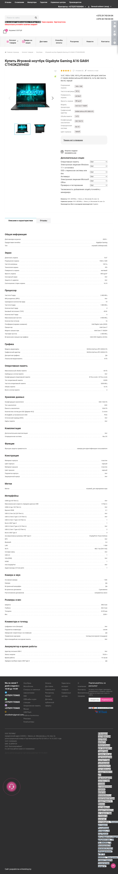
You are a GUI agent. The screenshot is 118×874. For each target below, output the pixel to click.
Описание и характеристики (20, 221)
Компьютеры (29, 722)
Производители (75, 2)
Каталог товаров (12, 41)
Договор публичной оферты (49, 702)
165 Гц (77, 91)
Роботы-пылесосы (31, 715)
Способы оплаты (59, 41)
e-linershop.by (25, 869)
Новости (90, 42)
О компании (19, 2)
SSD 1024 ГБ (79, 121)
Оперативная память (32, 706)
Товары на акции (28, 41)
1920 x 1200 (78, 86)
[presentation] (9, 98)
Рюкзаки (27, 719)
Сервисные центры (58, 2)
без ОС (77, 127)
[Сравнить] (55, 76)
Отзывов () (79, 70)
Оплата (48, 683)
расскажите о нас (70, 153)
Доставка (43, 42)
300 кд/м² (78, 101)
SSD (25, 696)
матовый (78, 96)
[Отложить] (55, 71)
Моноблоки (28, 686)
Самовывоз (50, 690)
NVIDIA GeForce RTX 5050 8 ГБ (84, 111)
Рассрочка (74, 42)
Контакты (105, 42)
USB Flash (27, 712)
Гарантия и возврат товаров (66, 686)
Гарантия (43, 2)
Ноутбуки (27, 683)
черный (77, 131)
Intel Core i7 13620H (81, 106)
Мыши (26, 709)
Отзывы (8, 2)
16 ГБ (77, 116)
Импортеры (32, 2)
